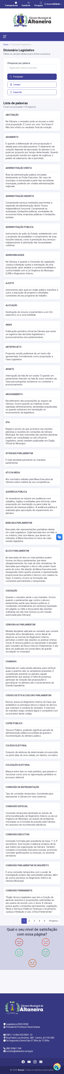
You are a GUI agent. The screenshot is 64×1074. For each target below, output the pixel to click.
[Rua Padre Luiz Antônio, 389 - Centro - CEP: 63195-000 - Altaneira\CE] (32, 981)
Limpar (17, 84)
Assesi (21, 1070)
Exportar (17, 92)
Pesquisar (18, 76)
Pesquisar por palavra (18, 63)
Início (5, 44)
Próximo (53, 921)
